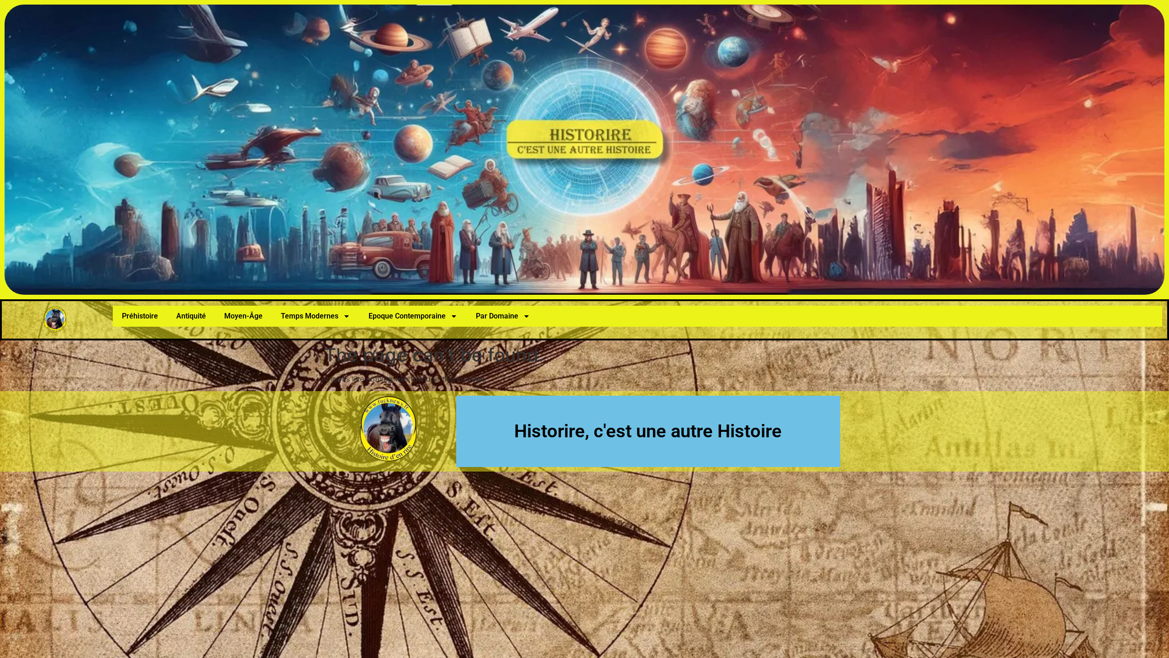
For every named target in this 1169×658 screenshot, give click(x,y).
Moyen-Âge (243, 316)
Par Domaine (497, 316)
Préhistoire (140, 316)
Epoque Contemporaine (407, 316)
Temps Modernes (309, 316)
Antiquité (191, 316)
